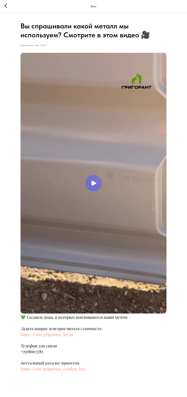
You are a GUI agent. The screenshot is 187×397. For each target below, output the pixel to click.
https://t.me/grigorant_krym (47, 334)
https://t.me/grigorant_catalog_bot (53, 369)
